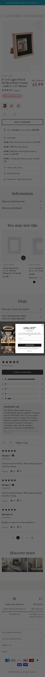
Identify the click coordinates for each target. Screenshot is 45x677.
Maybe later (30, 350)
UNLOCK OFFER (29, 345)
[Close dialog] (42, 325)
